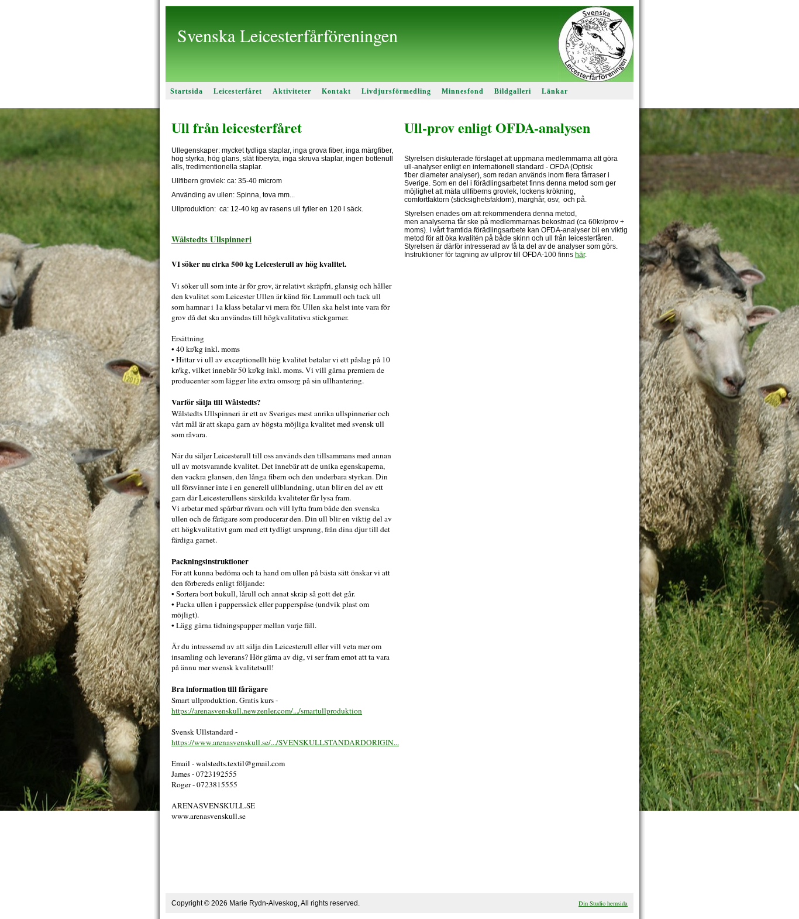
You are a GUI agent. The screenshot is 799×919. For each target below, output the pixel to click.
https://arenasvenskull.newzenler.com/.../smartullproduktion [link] (266, 710)
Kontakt (336, 91)
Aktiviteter (292, 91)
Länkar (555, 91)
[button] (283, 863)
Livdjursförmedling (396, 91)
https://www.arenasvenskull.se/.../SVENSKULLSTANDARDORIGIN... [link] (285, 742)
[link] (211, 239)
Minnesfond (463, 91)
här (580, 255)
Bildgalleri (512, 91)
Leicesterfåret (237, 91)
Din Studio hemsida (603, 903)
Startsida (186, 91)
